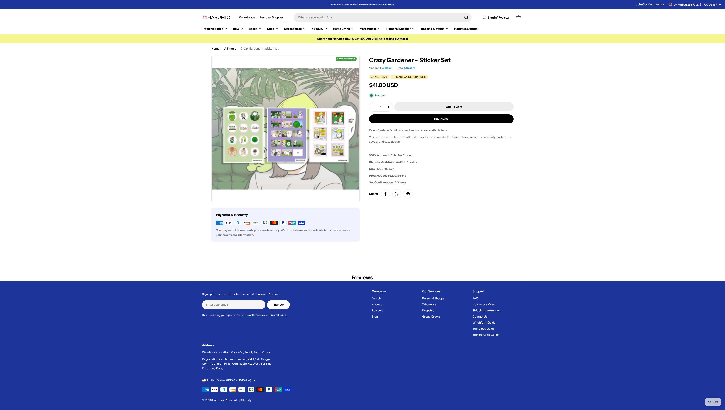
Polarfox (386, 68)
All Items (230, 48)
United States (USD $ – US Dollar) (695, 4)
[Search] (466, 17)
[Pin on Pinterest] (408, 193)
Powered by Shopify (238, 400)
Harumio (218, 400)
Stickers (409, 68)
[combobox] (383, 17)
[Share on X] (396, 193)
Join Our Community (650, 4)
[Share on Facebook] (385, 193)
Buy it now (441, 119)
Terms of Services (252, 315)
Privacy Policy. (277, 315)
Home (215, 48)
